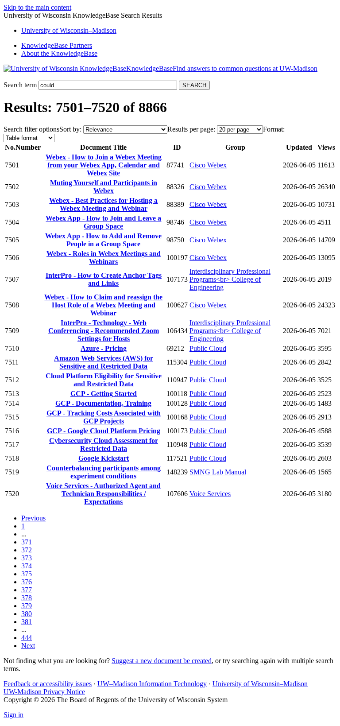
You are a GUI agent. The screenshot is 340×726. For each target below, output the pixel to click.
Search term (20, 85)
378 (26, 598)
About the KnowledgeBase (59, 53)
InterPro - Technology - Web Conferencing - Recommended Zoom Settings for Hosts (103, 330)
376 (26, 582)
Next (28, 645)
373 (26, 558)
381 (26, 621)
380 (26, 613)
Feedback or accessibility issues (48, 683)
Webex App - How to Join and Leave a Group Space (103, 222)
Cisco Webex (208, 165)
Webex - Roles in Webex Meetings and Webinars (103, 257)
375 (26, 574)
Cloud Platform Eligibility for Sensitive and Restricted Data (104, 380)
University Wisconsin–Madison (68, 30)
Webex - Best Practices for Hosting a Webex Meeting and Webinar (103, 204)
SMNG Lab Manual (217, 472)
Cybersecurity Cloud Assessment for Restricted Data (103, 444)
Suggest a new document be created (162, 660)
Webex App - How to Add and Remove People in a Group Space (103, 240)
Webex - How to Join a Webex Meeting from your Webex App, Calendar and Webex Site (104, 165)
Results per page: (191, 129)
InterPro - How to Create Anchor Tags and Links (104, 279)
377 (26, 590)
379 (26, 606)
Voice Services (210, 493)
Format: (274, 129)
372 (26, 550)
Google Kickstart (103, 458)
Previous (33, 518)
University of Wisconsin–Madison (260, 683)
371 (26, 542)
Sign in (13, 714)
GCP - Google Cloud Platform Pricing (103, 431)
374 (26, 566)
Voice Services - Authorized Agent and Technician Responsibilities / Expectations (103, 493)
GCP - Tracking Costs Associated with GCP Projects (103, 417)
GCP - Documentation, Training (103, 403)
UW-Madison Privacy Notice (44, 691)
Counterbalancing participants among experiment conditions (103, 472)
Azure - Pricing (104, 348)
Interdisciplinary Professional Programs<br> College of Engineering (229, 279)
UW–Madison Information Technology (152, 683)
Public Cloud (207, 348)
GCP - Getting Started (103, 393)
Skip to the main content (37, 7)
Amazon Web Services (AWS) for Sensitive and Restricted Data (103, 362)
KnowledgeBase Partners (56, 45)
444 (26, 637)
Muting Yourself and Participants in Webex (103, 186)
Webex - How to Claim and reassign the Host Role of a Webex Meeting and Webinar (103, 305)
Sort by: (70, 129)
